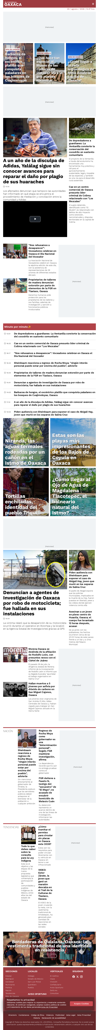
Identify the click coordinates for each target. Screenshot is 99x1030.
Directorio (12, 1015)
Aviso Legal (70, 1015)
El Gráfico (54, 976)
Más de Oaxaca (12, 49)
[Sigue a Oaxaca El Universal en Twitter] (78, 976)
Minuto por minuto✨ (18, 326)
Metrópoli (10, 979)
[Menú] (93, 4)
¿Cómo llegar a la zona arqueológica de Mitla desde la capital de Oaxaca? (81, 71)
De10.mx (53, 990)
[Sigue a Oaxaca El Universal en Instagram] (82, 976)
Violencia (50, 1015)
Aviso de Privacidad (49, 1007)
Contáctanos (24, 1015)
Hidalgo (31, 976)
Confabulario (55, 985)
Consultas (54, 993)
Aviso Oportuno (56, 987)
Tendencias (10, 993)
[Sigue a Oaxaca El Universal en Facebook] (74, 976)
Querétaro (32, 985)
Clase (52, 979)
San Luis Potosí (34, 982)
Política (9, 987)
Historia (36, 1018)
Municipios (10, 985)
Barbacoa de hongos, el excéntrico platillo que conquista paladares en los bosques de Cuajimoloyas (17, 67)
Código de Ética (37, 1015)
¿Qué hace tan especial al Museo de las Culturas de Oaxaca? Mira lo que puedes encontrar (49, 69)
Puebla (31, 987)
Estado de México (35, 979)
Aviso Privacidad (84, 1015)
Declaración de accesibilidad (54, 1018)
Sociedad (10, 982)
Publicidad (60, 1015)
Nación (8, 990)
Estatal (9, 976)
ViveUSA (53, 982)
